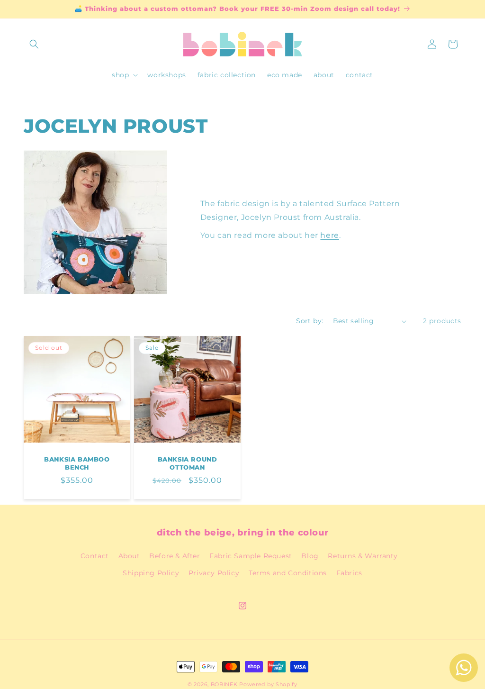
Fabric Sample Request (250, 556)
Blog (309, 556)
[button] (34, 44)
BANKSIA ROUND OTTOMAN (187, 463)
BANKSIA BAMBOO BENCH (76, 463)
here (329, 235)
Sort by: (309, 321)
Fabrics (349, 573)
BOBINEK (224, 684)
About (129, 556)
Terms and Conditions (288, 573)
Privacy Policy (214, 573)
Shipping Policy (151, 573)
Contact (95, 556)
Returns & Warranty (362, 556)
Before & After (174, 556)
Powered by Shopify (268, 684)
